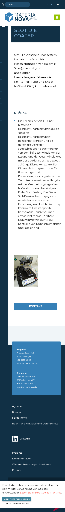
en (52, 4)
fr (46, 4)
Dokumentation (21, 458)
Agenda (17, 406)
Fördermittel (19, 417)
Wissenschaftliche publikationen (31, 464)
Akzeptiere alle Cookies (17, 499)
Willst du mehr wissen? (18, 503)
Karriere (17, 412)
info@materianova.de (27, 387)
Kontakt (35, 306)
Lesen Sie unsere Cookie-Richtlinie (40, 492)
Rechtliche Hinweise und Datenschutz (35, 423)
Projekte (17, 452)
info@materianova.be (27, 363)
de (58, 4)
